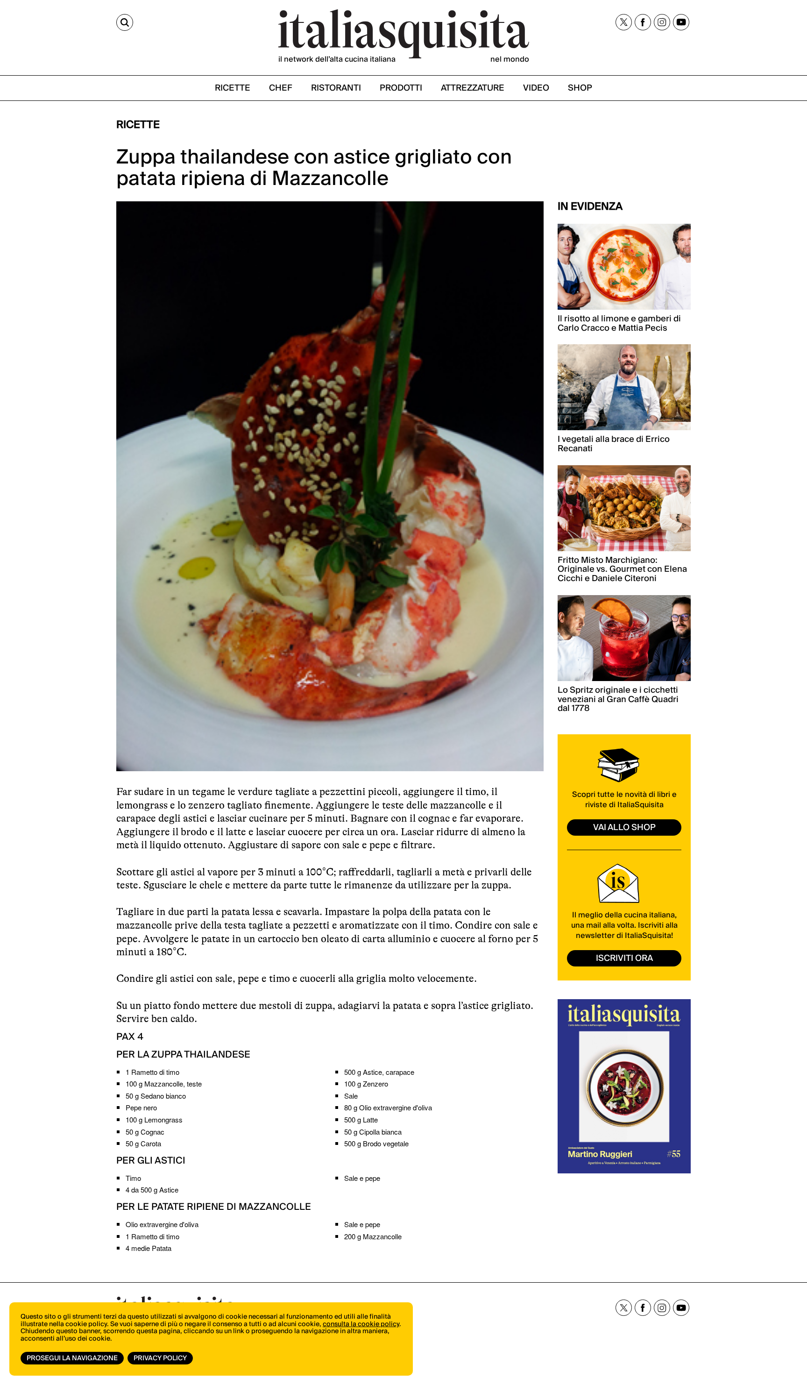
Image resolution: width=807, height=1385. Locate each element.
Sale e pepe (362, 1178)
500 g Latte (361, 1119)
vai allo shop (624, 827)
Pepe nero (141, 1107)
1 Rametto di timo (152, 1072)
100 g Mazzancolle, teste (164, 1083)
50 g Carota (143, 1143)
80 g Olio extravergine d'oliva (388, 1107)
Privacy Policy (160, 1358)
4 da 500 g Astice (152, 1189)
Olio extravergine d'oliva (162, 1224)
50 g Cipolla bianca (373, 1131)
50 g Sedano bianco (156, 1096)
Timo (133, 1178)
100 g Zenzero (366, 1083)
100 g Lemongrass (154, 1119)
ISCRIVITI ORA (624, 958)
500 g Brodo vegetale (376, 1143)
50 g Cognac (145, 1131)
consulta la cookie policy (361, 1324)
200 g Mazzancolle (373, 1236)
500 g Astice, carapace (379, 1072)
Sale (351, 1096)
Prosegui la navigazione (72, 1358)
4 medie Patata (148, 1248)
